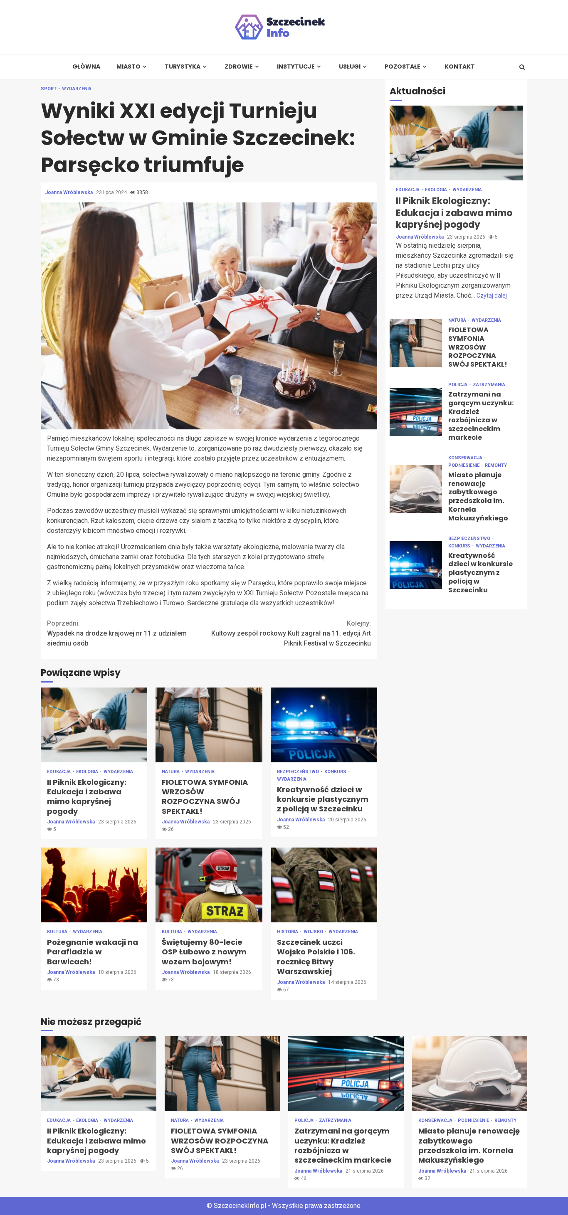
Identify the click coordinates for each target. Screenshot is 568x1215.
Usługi (350, 67)
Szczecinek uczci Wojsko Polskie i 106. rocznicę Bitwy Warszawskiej (324, 885)
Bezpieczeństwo (298, 771)
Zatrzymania (489, 384)
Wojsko (314, 931)
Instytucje (296, 67)
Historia (288, 931)
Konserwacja (466, 458)
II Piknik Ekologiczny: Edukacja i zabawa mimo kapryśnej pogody (94, 725)
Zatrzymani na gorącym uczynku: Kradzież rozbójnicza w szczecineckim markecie (416, 412)
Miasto (128, 67)
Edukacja (59, 771)
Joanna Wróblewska (69, 192)
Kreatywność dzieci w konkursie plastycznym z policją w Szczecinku (324, 725)
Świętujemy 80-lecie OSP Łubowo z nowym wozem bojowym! (209, 885)
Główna (86, 67)
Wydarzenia (76, 88)
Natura (171, 771)
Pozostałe (402, 67)
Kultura (58, 931)
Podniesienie (464, 465)
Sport (49, 88)
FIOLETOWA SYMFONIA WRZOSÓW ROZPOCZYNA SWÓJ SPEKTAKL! (209, 725)
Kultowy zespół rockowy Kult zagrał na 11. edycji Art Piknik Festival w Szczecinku (291, 633)
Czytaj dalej (492, 295)
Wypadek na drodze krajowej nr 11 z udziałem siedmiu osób (117, 633)
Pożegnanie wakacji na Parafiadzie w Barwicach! (94, 885)
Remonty (496, 465)
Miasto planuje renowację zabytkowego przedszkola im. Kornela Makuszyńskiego (416, 489)
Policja (458, 384)
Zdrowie (239, 67)
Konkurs (336, 771)
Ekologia (87, 771)
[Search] (522, 67)
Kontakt (460, 67)
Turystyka (182, 67)
